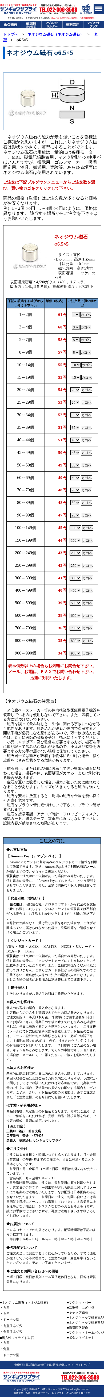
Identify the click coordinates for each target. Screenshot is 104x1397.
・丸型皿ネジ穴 (11, 1326)
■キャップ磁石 (77, 1312)
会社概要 (18, 1364)
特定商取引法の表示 (36, 1364)
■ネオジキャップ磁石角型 (85, 1323)
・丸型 (5, 1308)
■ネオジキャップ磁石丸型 (85, 1317)
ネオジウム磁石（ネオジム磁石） (56, 34)
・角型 (5, 1313)
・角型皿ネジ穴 (11, 1332)
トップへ (10, 34)
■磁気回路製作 (77, 1328)
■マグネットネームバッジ (85, 1332)
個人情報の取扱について (61, 1364)
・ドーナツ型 (9, 1320)
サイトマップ (83, 1364)
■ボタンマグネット (80, 1337)
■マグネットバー (79, 1302)
